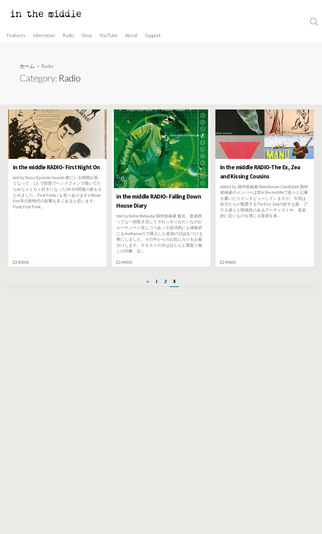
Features (16, 35)
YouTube (108, 35)
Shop (87, 35)
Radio (68, 35)
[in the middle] (45, 13)
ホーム (27, 66)
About (131, 35)
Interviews (44, 35)
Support (153, 35)
